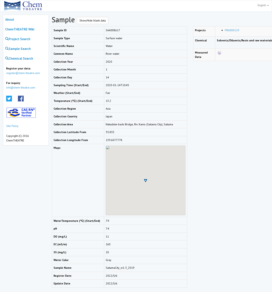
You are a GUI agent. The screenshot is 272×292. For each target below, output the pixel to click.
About (9, 19)
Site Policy (12, 126)
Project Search (19, 39)
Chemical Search (21, 58)
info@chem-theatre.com (20, 87)
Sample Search (20, 49)
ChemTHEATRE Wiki (19, 29)
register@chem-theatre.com (23, 73)
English (262, 5)
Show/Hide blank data (92, 20)
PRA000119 (232, 30)
